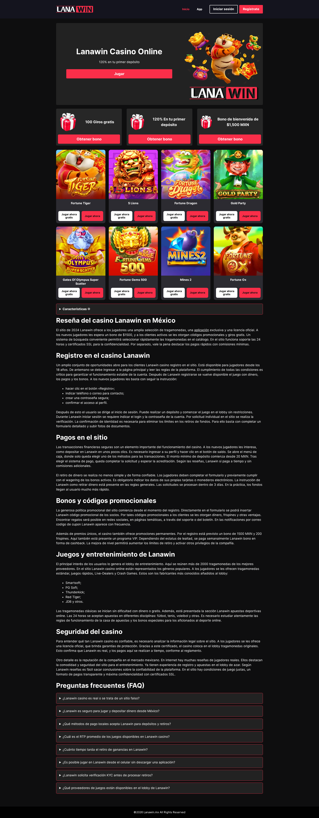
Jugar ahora (92, 216)
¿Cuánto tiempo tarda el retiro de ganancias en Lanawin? (105, 749)
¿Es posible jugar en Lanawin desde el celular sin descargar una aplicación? (119, 762)
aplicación (201, 330)
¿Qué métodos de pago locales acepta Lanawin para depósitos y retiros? (117, 724)
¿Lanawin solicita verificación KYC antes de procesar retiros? (108, 775)
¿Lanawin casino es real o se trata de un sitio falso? (101, 698)
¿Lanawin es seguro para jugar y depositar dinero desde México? (111, 711)
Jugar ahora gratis (69, 216)
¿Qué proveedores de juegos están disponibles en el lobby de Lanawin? (116, 788)
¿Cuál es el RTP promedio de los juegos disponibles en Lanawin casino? (116, 736)
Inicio (185, 9)
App (199, 9)
